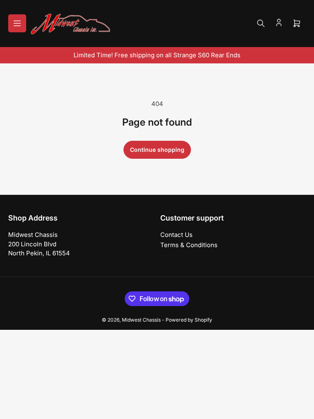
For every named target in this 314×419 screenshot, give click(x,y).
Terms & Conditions (189, 245)
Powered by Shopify (189, 320)
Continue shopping (157, 149)
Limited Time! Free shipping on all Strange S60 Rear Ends (157, 55)
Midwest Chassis (141, 320)
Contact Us (176, 235)
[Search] (261, 23)
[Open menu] (17, 23)
